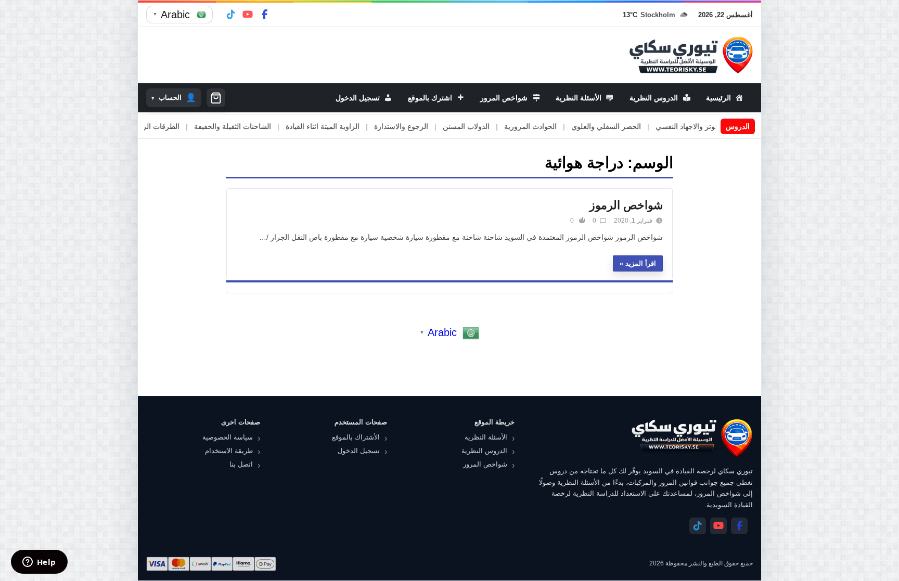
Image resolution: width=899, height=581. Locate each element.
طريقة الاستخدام (229, 451)
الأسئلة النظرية (486, 437)
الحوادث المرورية (556, 126)
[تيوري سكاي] (691, 437)
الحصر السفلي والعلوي (632, 126)
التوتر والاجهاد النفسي (714, 126)
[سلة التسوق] (216, 97)
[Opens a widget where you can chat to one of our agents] (39, 563)
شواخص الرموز (626, 205)
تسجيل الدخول (359, 451)
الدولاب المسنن (492, 126)
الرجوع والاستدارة (427, 126)
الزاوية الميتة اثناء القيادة (349, 126)
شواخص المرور (485, 464)
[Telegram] (231, 14)
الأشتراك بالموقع (356, 437)
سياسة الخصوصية (227, 437)
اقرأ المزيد (640, 263)
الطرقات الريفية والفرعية (167, 126)
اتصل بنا (241, 464)
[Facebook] (264, 14)
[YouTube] (247, 14)
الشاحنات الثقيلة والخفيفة (258, 126)
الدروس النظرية (484, 451)
